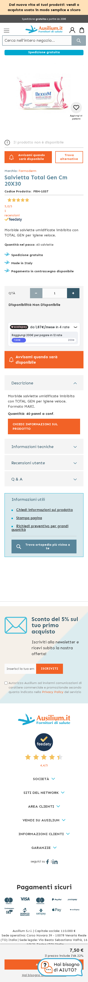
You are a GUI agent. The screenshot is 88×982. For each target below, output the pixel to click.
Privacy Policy (52, 692)
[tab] (44, 382)
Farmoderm (27, 171)
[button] (76, 111)
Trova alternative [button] (69, 157)
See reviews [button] (13, 199)
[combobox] (44, 40)
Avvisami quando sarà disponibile (31, 157)
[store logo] (43, 29)
